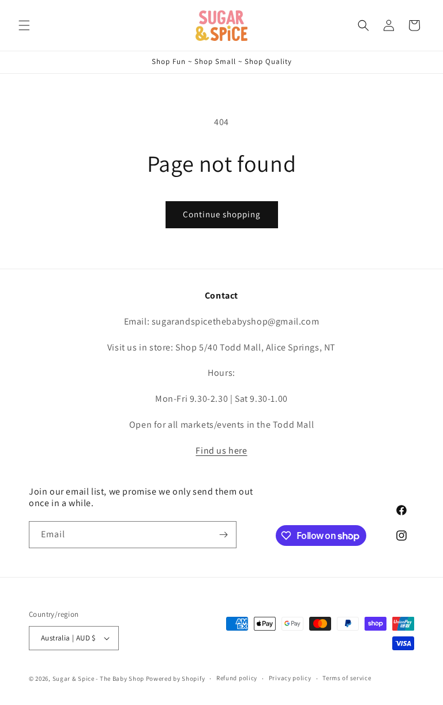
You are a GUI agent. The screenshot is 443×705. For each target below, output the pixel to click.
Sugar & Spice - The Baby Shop (98, 678)
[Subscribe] (223, 534)
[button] (24, 25)
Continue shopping (222, 214)
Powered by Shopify (175, 678)
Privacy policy (290, 678)
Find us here (221, 450)
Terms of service (346, 678)
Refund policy (236, 678)
